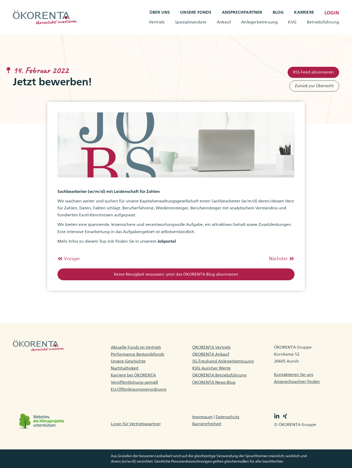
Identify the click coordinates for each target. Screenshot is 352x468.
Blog (278, 12)
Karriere (304, 12)
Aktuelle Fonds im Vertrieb (136, 347)
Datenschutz (227, 416)
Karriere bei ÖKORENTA (133, 375)
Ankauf (224, 22)
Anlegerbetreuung (259, 22)
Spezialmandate (190, 22)
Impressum (202, 416)
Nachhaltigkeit (125, 368)
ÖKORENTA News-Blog (214, 382)
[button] (176, 274)
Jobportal (166, 241)
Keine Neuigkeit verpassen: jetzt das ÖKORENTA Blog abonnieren (176, 274)
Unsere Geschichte (128, 361)
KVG (292, 22)
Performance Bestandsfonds (137, 354)
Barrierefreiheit (206, 423)
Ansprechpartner (242, 12)
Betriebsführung (323, 22)
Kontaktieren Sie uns (293, 374)
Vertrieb (157, 22)
